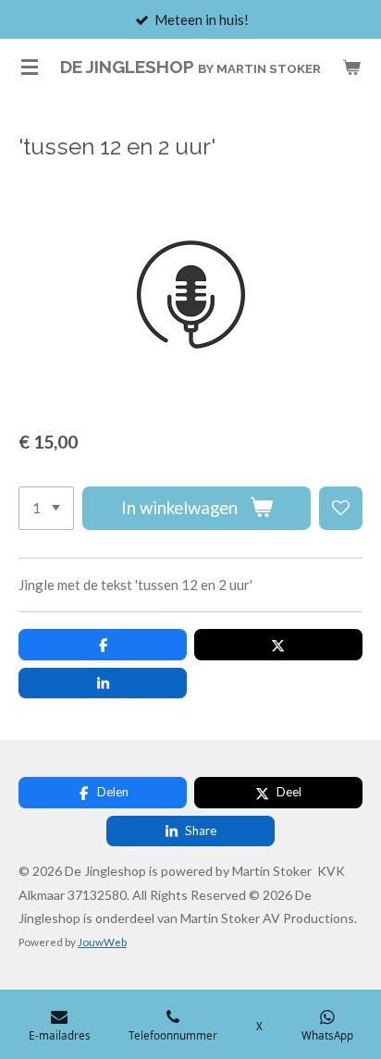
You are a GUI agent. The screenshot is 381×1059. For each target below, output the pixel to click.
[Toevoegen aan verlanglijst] (341, 508)
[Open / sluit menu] (29, 66)
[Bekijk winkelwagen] (351, 66)
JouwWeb (102, 941)
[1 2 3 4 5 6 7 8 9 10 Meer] (46, 508)
